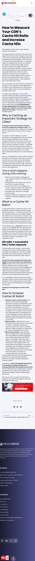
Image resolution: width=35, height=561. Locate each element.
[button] (32, 3)
